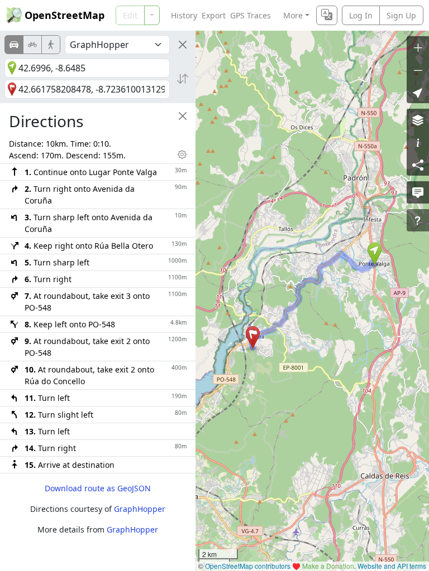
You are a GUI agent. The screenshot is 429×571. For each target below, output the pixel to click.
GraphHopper (139, 509)
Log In (361, 15)
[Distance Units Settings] (182, 154)
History (184, 15)
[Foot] (50, 44)
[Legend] (418, 142)
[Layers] (418, 120)
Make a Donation (328, 565)
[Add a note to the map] (418, 192)
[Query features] (418, 220)
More (293, 15)
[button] (375, 254)
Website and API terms (392, 565)
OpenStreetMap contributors (247, 565)
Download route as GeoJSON (98, 488)
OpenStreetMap (64, 15)
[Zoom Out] (418, 70)
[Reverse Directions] (182, 78)
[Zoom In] (418, 47)
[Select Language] (326, 15)
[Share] (418, 164)
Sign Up (401, 15)
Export (214, 15)
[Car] (13, 44)
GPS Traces (250, 15)
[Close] (182, 44)
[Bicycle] (32, 44)
